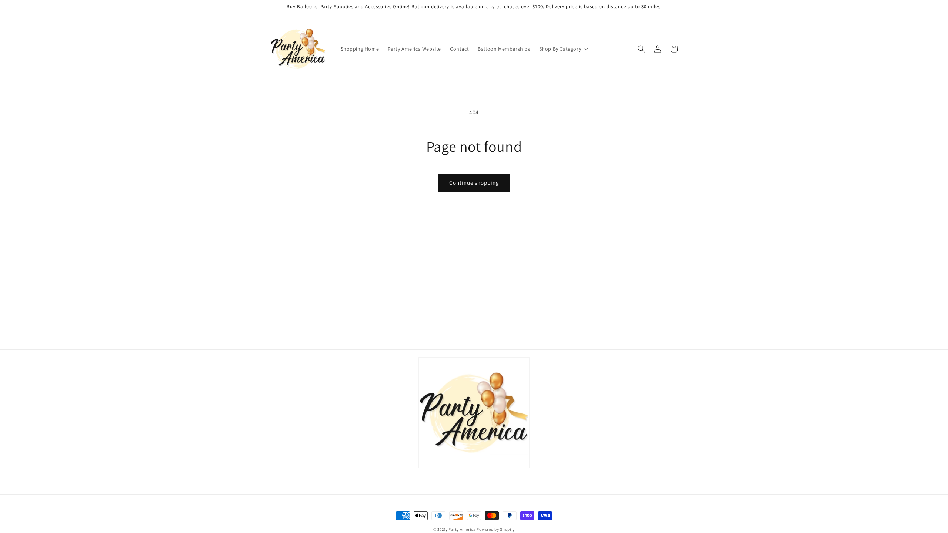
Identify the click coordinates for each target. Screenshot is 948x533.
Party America (462, 529)
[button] (563, 49)
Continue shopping (474, 182)
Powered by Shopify (496, 529)
